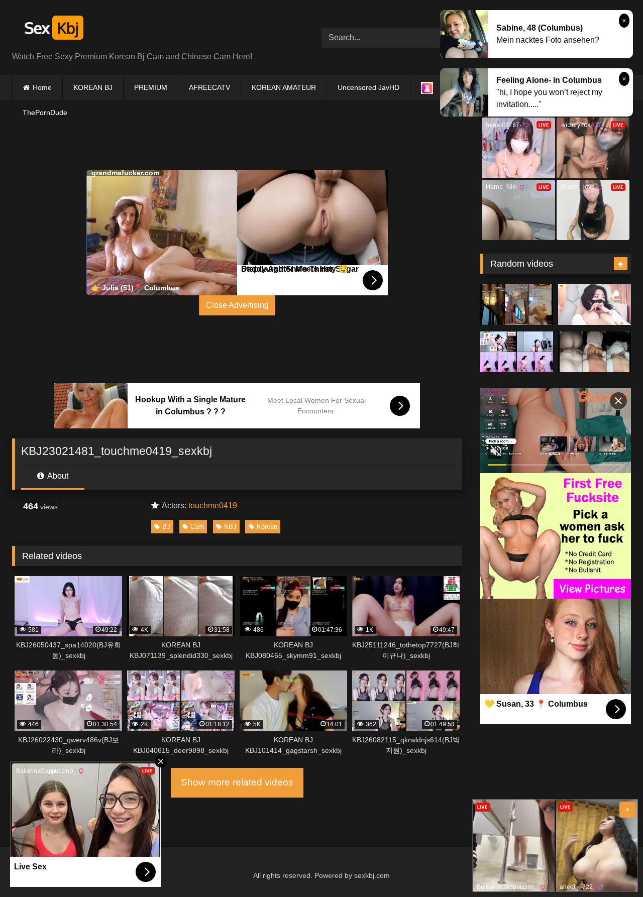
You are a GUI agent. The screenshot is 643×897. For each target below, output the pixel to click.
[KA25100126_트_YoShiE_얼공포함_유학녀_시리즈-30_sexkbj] (594, 352)
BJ (166, 526)
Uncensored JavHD (368, 87)
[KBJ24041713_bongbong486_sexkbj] (594, 304)
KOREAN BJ (93, 87)
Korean (267, 526)
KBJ (230, 526)
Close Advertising (237, 305)
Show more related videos (237, 782)
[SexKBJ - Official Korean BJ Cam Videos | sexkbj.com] (52, 29)
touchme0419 (212, 505)
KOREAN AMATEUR (284, 87)
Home (42, 87)
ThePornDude (45, 112)
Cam (197, 526)
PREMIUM (150, 87)
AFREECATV (209, 87)
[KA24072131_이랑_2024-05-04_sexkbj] (516, 352)
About (57, 476)
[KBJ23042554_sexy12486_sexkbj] (516, 304)
